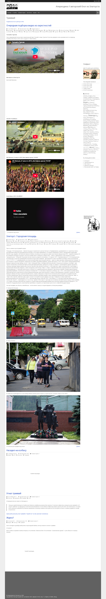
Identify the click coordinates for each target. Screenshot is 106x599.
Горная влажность (89, 162)
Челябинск (72, 31)
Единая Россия (89, 111)
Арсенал (10, 241)
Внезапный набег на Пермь (91, 167)
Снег (84, 142)
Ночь (91, 130)
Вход (55, 596)
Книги (88, 121)
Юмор (84, 154)
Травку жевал (86, 88)
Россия (85, 141)
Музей (73, 241)
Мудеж (96, 124)
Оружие (92, 132)
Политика (85, 135)
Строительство (87, 144)
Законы (85, 115)
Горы (46, 30)
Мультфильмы (92, 125)
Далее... (78, 232)
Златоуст (15, 31)
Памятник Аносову (17, 242)
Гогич (90, 104)
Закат (96, 113)
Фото (66, 244)
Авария (90, 97)
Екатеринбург (86, 113)
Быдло (84, 100)
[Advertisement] (91, 39)
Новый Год (86, 130)
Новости (94, 129)
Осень (96, 132)
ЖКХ (92, 113)
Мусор (84, 127)
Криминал (17, 498)
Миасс (21, 31)
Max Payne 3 (87, 164)
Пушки (47, 244)
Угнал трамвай (13, 493)
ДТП (14, 455)
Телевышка (54, 244)
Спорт (88, 142)
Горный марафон (39, 30)
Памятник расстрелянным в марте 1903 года (17, 244)
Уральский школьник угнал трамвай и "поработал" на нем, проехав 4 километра (27, 513)
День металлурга (64, 30)
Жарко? (10, 517)
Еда (84, 111)
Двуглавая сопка (54, 30)
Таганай (44, 31)
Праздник (90, 136)
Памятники (34, 244)
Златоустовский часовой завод (61, 241)
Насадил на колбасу (16, 450)
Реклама (85, 139)
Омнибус (8, 242)
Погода (85, 133)
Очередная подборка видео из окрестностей (28, 25)
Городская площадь (25, 241)
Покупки (95, 133)
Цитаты (95, 149)
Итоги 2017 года (87, 87)
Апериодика (96, 99)
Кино (84, 121)
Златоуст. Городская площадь (21, 236)
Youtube (85, 97)
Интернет (90, 117)
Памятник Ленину (69, 242)
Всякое (91, 102)
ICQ (94, 96)
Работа (91, 138)
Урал (62, 31)
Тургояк (56, 31)
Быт (88, 100)
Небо (89, 129)
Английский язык (87, 99)
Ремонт (96, 139)
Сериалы (90, 141)
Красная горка (94, 121)
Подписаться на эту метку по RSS (15, 21)
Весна (92, 100)
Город (15, 241)
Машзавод (85, 124)
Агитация (95, 97)
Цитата (90, 149)
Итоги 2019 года (87, 84)
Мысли (90, 127)
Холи (66, 31)
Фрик (97, 148)
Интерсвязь (86, 119)
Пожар (90, 133)
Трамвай (50, 31)
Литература (92, 122)
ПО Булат (41, 244)
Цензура (85, 149)
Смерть (95, 141)
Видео (31, 30)
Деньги (88, 107)
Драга (72, 30)
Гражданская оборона (92, 105)
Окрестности (28, 31)
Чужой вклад (91, 152)
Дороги (85, 108)
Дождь (93, 107)
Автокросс (10, 30)
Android (85, 96)
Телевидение (86, 145)
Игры (84, 117)
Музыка (85, 125)
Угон (29, 498)
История (92, 119)
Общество (85, 132)
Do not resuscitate (88, 90)
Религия (91, 139)
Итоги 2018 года (87, 85)
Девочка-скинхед (88, 165)
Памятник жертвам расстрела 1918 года (53, 242)
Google (90, 96)
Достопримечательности (38, 241)
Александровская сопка (21, 30)
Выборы (85, 104)
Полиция (91, 135)
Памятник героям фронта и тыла (32, 242)
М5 (97, 122)
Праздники (37, 31)
